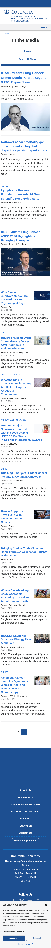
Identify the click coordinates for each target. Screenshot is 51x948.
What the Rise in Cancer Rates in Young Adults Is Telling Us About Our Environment (16, 387)
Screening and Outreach (25, 811)
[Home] (25, 15)
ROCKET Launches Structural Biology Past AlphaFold (16, 639)
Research (25, 818)
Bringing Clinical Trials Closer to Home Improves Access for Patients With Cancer (24, 552)
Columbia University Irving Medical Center (25, 3)
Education (25, 825)
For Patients (25, 797)
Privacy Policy (24, 944)
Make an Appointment (25, 840)
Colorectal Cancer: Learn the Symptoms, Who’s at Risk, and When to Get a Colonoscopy (15, 685)
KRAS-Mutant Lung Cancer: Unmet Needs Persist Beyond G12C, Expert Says (23, 77)
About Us (25, 790)
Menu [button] (45, 27)
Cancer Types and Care (25, 804)
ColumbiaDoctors (25, 774)
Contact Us (25, 832)
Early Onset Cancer (10, 374)
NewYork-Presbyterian (25, 765)
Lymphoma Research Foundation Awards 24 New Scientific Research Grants (21, 194)
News (6, 33)
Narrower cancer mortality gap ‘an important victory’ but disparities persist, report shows (25, 146)
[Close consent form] (46, 904)
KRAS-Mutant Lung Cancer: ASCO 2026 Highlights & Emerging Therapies (21, 236)
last (31, 732)
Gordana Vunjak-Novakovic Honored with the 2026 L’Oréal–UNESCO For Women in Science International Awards (22, 432)
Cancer (4, 187)
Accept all (13, 938)
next (24, 732)
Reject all (37, 938)
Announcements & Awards (13, 420)
